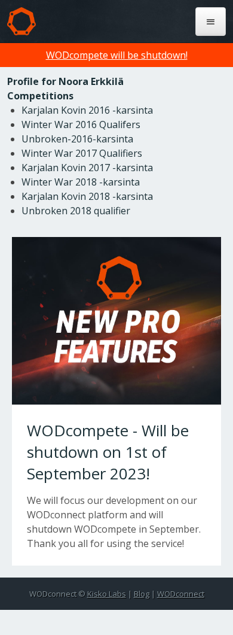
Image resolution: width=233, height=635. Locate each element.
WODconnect (180, 593)
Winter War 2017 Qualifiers (82, 153)
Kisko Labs (106, 593)
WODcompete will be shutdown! (117, 55)
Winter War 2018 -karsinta (81, 182)
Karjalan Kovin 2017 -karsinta (87, 167)
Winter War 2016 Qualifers (81, 124)
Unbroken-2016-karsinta (77, 138)
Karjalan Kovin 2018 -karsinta (87, 196)
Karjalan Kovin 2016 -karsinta (87, 110)
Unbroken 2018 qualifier (76, 210)
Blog (141, 593)
